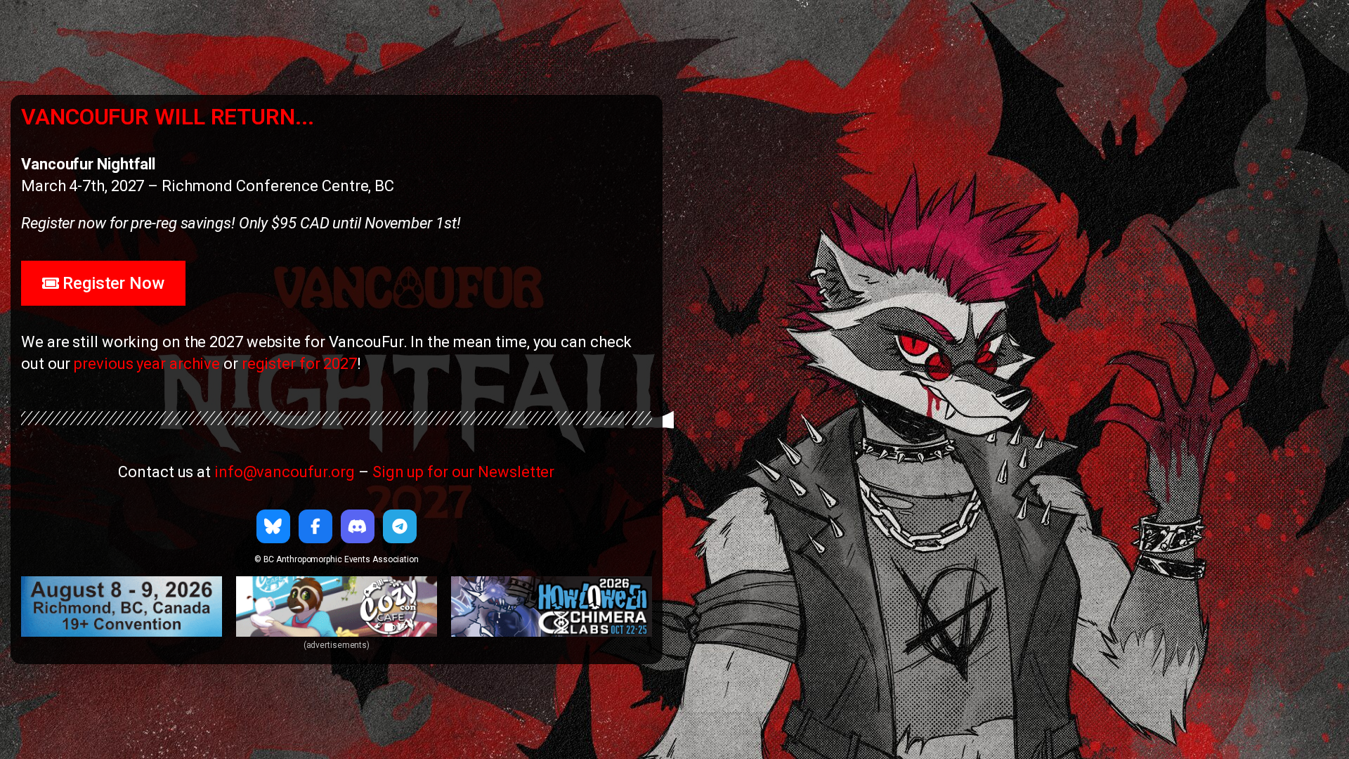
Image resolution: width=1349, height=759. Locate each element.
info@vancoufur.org (284, 472)
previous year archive (147, 363)
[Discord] (357, 526)
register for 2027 (299, 363)
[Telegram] (400, 526)
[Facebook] (315, 526)
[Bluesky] (273, 526)
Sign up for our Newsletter (463, 472)
